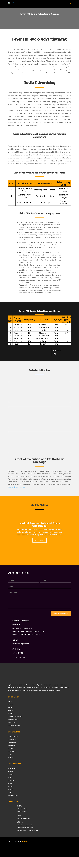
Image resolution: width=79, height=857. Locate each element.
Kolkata (10, 786)
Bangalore (11, 771)
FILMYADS (24, 841)
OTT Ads (10, 748)
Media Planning (13, 719)
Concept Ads (12, 739)
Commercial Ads (13, 736)
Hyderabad (11, 780)
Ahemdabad (12, 768)
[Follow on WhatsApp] (28, 846)
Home (10, 701)
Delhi (9, 777)
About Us (10, 710)
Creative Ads (12, 742)
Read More (40, 540)
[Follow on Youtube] (21, 846)
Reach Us (10, 713)
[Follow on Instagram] (13, 846)
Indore (10, 783)
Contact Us (57, 352)
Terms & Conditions (14, 725)
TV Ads (10, 754)
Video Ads (11, 757)
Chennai (10, 774)
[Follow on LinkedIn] (17, 846)
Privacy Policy (12, 722)
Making (10, 707)
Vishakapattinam (13, 795)
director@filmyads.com (16, 487)
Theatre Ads (12, 751)
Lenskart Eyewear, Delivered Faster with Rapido (39, 524)
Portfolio (10, 704)
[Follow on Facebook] (9, 846)
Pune (9, 792)
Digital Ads (11, 745)
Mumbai (10, 789)
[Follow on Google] (24, 846)
